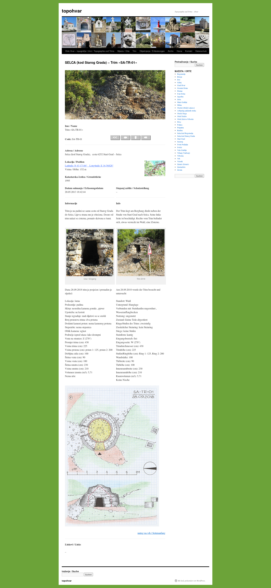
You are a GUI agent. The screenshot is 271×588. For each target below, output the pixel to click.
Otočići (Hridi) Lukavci (186, 108)
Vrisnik (180, 161)
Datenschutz (201, 50)
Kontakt (188, 50)
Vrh (178, 158)
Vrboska (180, 155)
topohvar (72, 10)
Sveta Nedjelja (182, 144)
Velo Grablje (182, 150)
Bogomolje (181, 74)
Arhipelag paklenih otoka (186, 110)
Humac (180, 91)
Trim (134, 50)
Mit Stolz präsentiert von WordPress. (191, 580)
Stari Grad (181, 139)
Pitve (179, 122)
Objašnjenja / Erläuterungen (152, 50)
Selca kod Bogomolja (185, 133)
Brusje (179, 76)
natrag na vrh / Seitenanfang (151, 533)
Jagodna (180, 96)
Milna (179, 105)
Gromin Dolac (182, 88)
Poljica (179, 124)
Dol (178, 79)
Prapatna (180, 127)
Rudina (180, 130)
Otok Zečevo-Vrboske (185, 119)
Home (179, 50)
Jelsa (179, 99)
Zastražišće (181, 167)
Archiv (171, 50)
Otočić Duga (182, 113)
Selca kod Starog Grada (186, 136)
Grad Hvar (181, 85)
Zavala (179, 170)
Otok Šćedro (182, 116)
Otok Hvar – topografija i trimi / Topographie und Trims (89, 50)
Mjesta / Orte (123, 50)
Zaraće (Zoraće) (183, 164)
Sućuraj (180, 141)
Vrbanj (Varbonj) (183, 153)
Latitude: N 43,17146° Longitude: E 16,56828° (89, 165)
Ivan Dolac (181, 93)
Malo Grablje (182, 102)
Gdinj (179, 82)
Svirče (179, 147)
